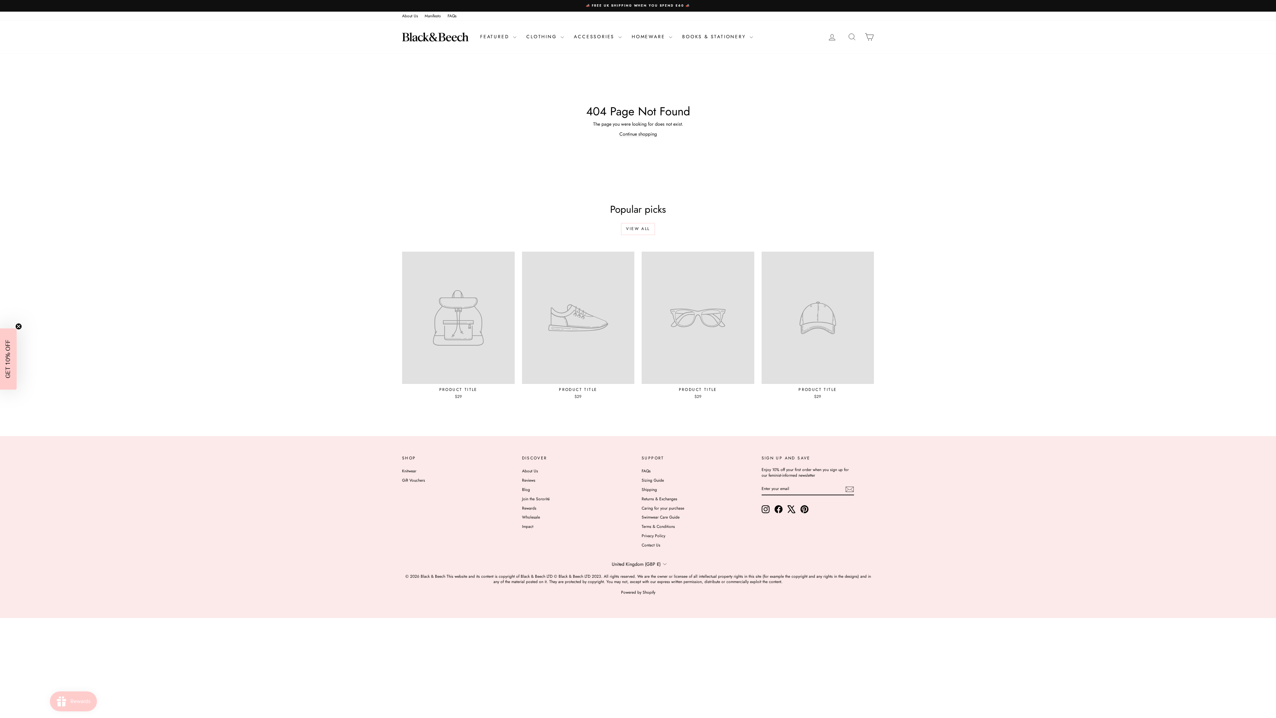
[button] (8, 359)
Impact (527, 527)
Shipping (649, 490)
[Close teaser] (18, 326)
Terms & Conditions (658, 527)
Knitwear (409, 471)
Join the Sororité (536, 499)
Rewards (529, 508)
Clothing (542, 36)
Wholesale (531, 517)
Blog (526, 490)
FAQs (452, 16)
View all (638, 229)
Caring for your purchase (663, 508)
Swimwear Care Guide (661, 517)
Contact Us (651, 545)
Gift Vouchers (413, 480)
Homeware (649, 36)
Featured (495, 36)
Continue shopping (638, 134)
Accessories (595, 36)
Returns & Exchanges (659, 499)
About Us (410, 16)
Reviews (528, 480)
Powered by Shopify (638, 592)
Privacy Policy (653, 536)
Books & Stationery (715, 36)
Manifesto (433, 16)
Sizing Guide (653, 480)
